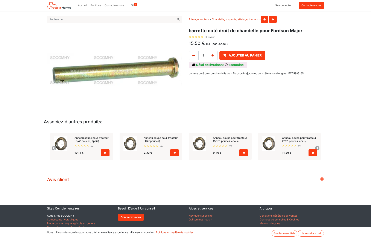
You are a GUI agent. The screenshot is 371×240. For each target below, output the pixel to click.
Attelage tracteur (199, 19)
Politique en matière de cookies (174, 232)
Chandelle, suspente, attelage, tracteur (235, 19)
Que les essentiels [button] (284, 233)
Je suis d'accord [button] (311, 233)
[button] (242, 55)
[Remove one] (194, 55)
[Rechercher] (178, 19)
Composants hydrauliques (62, 219)
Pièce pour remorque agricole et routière (71, 223)
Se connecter (283, 5)
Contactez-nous (311, 5)
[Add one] (213, 55)
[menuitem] (82, 5)
